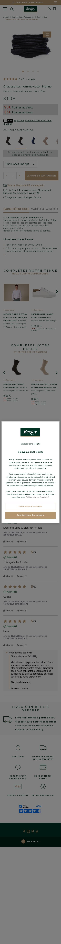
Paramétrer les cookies (30, 506)
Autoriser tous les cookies (30, 515)
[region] (30, 472)
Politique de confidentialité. (37, 497)
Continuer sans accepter (30, 444)
